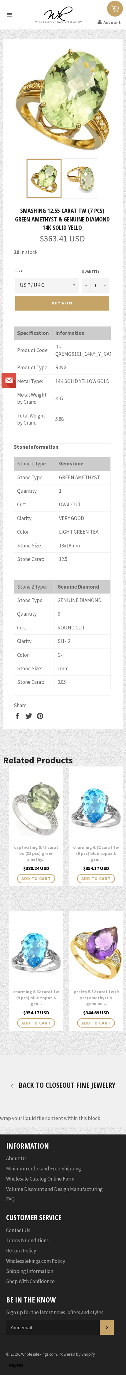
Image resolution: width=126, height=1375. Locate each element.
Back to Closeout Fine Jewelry (66, 1085)
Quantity (90, 271)
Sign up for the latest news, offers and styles (54, 1312)
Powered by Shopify (77, 1354)
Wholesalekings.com (39, 1354)
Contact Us (18, 1230)
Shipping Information (29, 1271)
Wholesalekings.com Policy (35, 1261)
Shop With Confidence (30, 1281)
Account (112, 22)
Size (19, 270)
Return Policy (21, 1250)
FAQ (10, 1199)
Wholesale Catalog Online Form (40, 1178)
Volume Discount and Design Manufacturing (54, 1189)
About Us (16, 1158)
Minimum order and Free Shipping (43, 1168)
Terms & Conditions (27, 1240)
